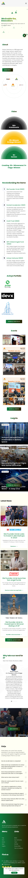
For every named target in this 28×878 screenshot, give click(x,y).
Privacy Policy (17, 846)
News (3, 844)
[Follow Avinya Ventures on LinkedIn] (11, 867)
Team (15, 842)
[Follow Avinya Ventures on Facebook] (3, 867)
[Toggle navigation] (22, 3)
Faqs (3, 838)
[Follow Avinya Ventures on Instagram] (8, 867)
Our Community (18, 840)
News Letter (5, 424)
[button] (14, 761)
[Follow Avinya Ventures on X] (5, 867)
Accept (14, 872)
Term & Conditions (18, 848)
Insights (3, 846)
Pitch (3, 840)
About (15, 838)
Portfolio (16, 844)
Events (3, 842)
